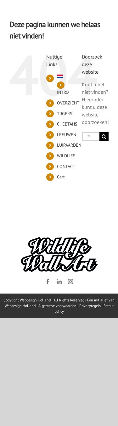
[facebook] (47, 281)
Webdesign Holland (20, 305)
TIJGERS (64, 113)
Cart (61, 177)
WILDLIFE (66, 156)
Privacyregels (90, 305)
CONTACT (66, 166)
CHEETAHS (67, 124)
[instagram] (70, 281)
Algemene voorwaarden (57, 305)
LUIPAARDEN (69, 145)
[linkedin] (59, 281)
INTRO (63, 92)
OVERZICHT (68, 103)
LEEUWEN (66, 134)
